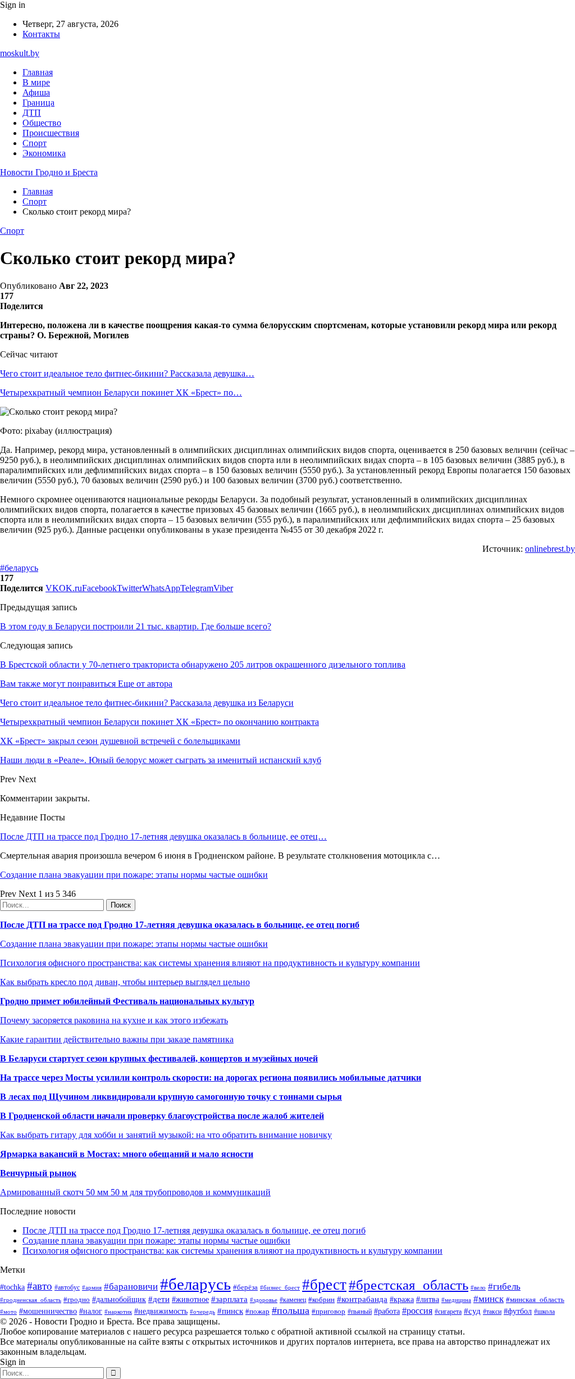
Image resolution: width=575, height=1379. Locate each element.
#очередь (202, 1311)
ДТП (31, 112)
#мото (8, 1311)
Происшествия (50, 133)
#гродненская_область (30, 1299)
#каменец (293, 1300)
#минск (488, 1299)
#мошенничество (48, 1311)
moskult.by (19, 53)
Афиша (36, 92)
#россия (417, 1311)
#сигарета (448, 1312)
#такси (492, 1312)
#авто (39, 1286)
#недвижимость (161, 1311)
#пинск (230, 1311)
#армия (92, 1288)
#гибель (504, 1286)
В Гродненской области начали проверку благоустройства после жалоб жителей (162, 1116)
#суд (472, 1311)
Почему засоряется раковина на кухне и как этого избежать (114, 1020)
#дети (159, 1299)
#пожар (257, 1311)
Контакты (41, 34)
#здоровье (263, 1299)
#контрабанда (362, 1299)
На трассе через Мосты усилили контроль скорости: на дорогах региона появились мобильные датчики (210, 1077)
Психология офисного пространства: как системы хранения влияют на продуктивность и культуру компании (210, 963)
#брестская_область (408, 1285)
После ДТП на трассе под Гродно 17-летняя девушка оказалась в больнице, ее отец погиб (179, 924)
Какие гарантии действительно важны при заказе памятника (117, 1039)
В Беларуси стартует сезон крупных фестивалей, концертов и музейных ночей (159, 1058)
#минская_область (535, 1299)
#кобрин (321, 1299)
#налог (90, 1311)
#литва (427, 1299)
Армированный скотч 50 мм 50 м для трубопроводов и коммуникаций (135, 1192)
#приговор (328, 1311)
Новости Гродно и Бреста (49, 172)
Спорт (34, 143)
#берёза (245, 1287)
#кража (402, 1299)
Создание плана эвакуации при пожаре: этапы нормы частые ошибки (134, 874)
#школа (544, 1312)
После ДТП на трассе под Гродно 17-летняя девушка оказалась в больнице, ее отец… (163, 836)
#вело (478, 1287)
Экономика (44, 153)
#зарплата (229, 1299)
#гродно (76, 1300)
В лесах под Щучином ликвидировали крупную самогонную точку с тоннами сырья (171, 1096)
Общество (41, 123)
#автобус (67, 1287)
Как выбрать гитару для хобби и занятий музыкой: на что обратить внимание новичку (166, 1135)
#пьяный (360, 1312)
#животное (190, 1299)
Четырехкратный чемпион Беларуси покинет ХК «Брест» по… (121, 392)
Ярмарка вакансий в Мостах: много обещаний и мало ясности (126, 1154)
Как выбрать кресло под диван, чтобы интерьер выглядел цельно (125, 982)
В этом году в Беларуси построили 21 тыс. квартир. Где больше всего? (135, 626)
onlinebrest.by (550, 549)
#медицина (456, 1299)
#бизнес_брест (280, 1287)
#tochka (12, 1286)
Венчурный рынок (38, 1173)
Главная (37, 72)
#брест (324, 1284)
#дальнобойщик (119, 1299)
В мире (36, 82)
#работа (387, 1311)
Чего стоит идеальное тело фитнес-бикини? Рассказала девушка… (127, 373)
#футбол (518, 1311)
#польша (290, 1310)
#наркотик (118, 1311)
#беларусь (19, 568)
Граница (38, 102)
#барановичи (131, 1286)
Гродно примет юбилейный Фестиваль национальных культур (127, 1001)
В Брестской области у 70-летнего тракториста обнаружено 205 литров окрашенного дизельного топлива (202, 664)
